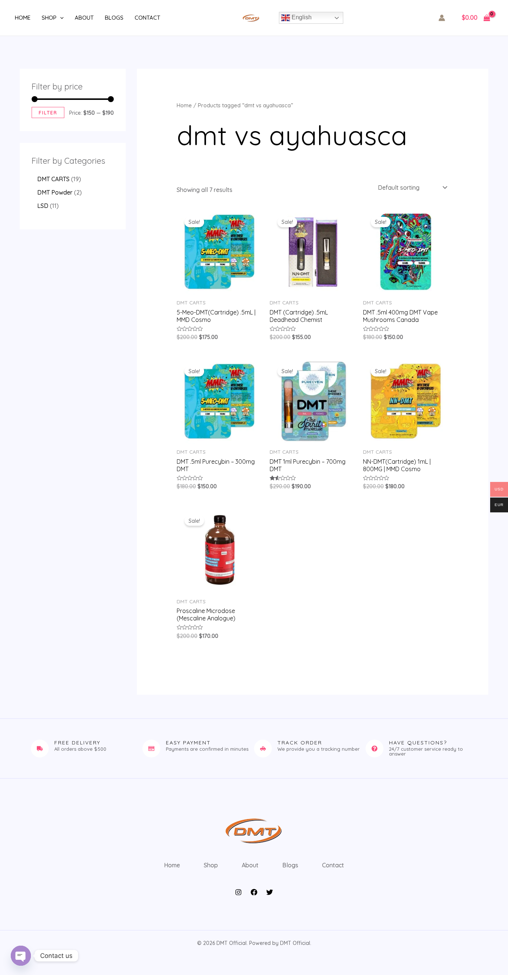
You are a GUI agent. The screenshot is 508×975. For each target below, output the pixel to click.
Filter (48, 112)
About (84, 17)
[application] (60, 18)
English (301, 17)
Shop (49, 17)
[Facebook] (254, 892)
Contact (147, 17)
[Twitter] (269, 892)
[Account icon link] (441, 17)
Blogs (114, 17)
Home (22, 17)
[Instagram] (238, 892)
